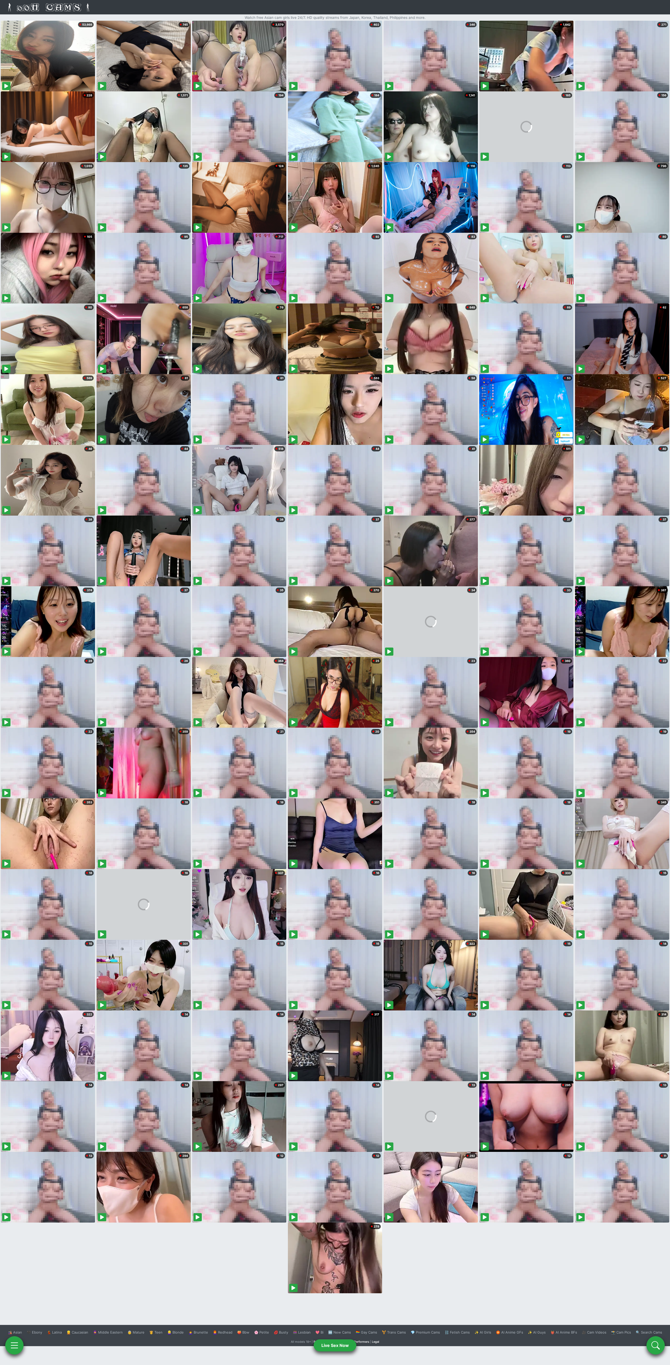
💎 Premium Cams (425, 1332)
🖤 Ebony (34, 1332)
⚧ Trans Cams (394, 1332)
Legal (375, 1342)
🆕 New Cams (339, 1332)
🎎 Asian (15, 1332)
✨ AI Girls (482, 1332)
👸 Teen (156, 1332)
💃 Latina (54, 1332)
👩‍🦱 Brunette (198, 1332)
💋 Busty (281, 1332)
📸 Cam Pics (621, 1332)
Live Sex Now (335, 1345)
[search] (655, 1345)
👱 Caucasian (77, 1332)
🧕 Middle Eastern (108, 1332)
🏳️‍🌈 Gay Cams (366, 1332)
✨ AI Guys (537, 1332)
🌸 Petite (261, 1332)
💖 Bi (319, 1332)
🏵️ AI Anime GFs (509, 1332)
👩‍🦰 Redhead (222, 1332)
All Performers (359, 1342)
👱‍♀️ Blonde (175, 1332)
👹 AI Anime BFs (563, 1332)
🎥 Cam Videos (594, 1332)
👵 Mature (135, 1332)
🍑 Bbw (243, 1332)
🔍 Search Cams (649, 1332)
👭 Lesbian (302, 1332)
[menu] (14, 1345)
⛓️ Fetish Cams (457, 1332)
